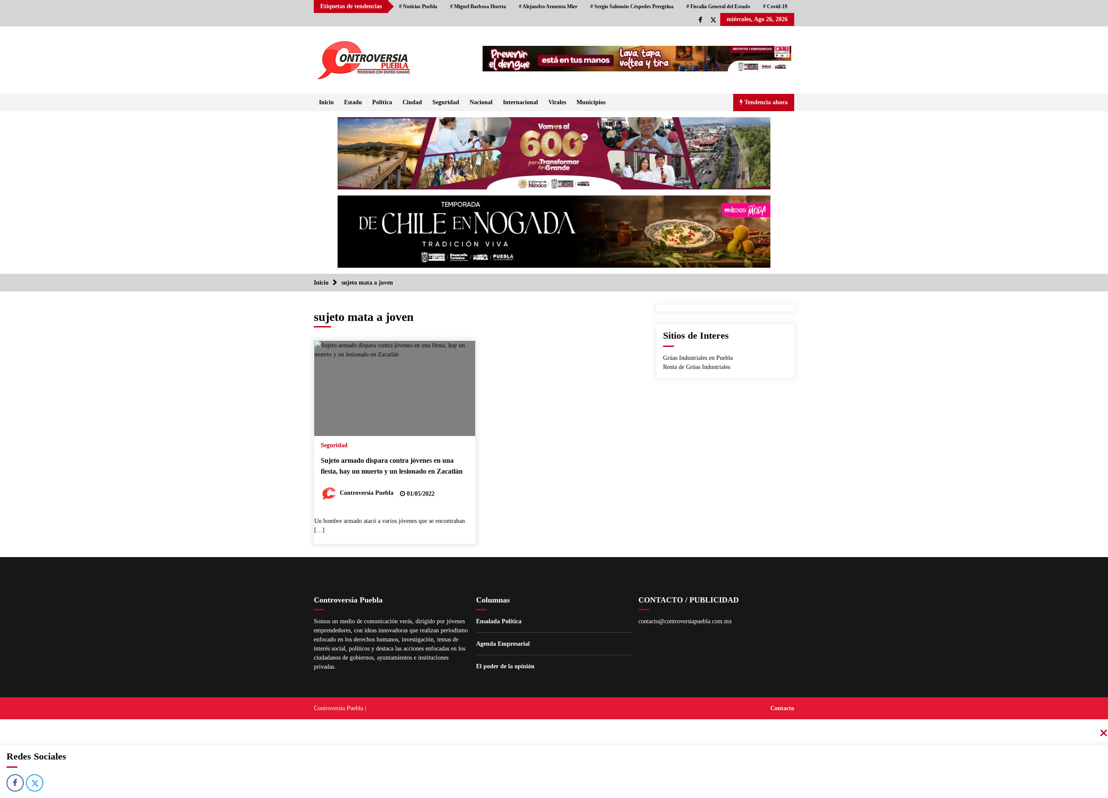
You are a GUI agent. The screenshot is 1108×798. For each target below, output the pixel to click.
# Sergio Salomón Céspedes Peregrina (631, 6)
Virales (557, 102)
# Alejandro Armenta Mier (548, 6)
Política (382, 102)
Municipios (591, 102)
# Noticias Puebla (418, 6)
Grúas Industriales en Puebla (698, 358)
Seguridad (445, 102)
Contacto (782, 708)
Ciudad (412, 102)
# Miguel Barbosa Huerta (478, 6)
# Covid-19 (775, 6)
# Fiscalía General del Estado (718, 6)
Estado (353, 102)
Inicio (326, 102)
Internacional (520, 102)
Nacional (481, 102)
